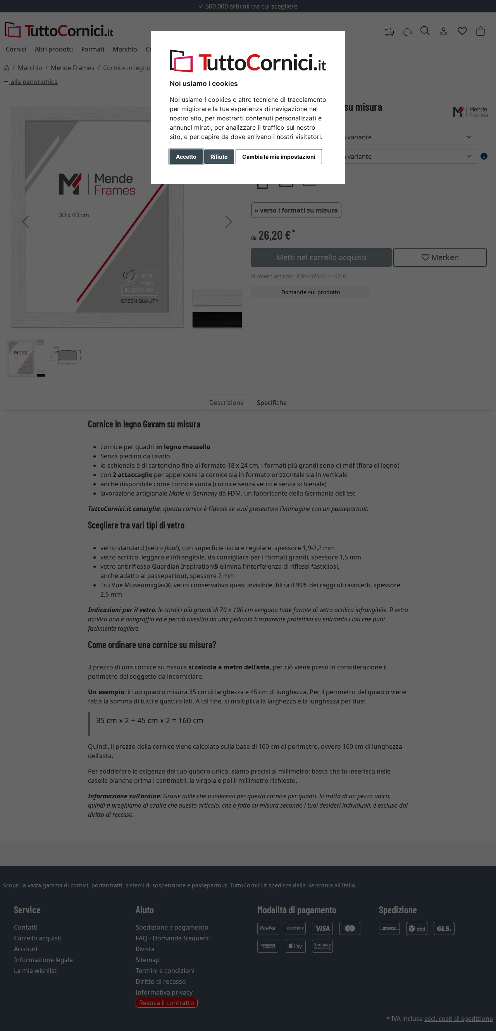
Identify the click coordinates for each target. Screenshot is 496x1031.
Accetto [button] (186, 156)
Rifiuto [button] (219, 156)
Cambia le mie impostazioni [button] (278, 156)
